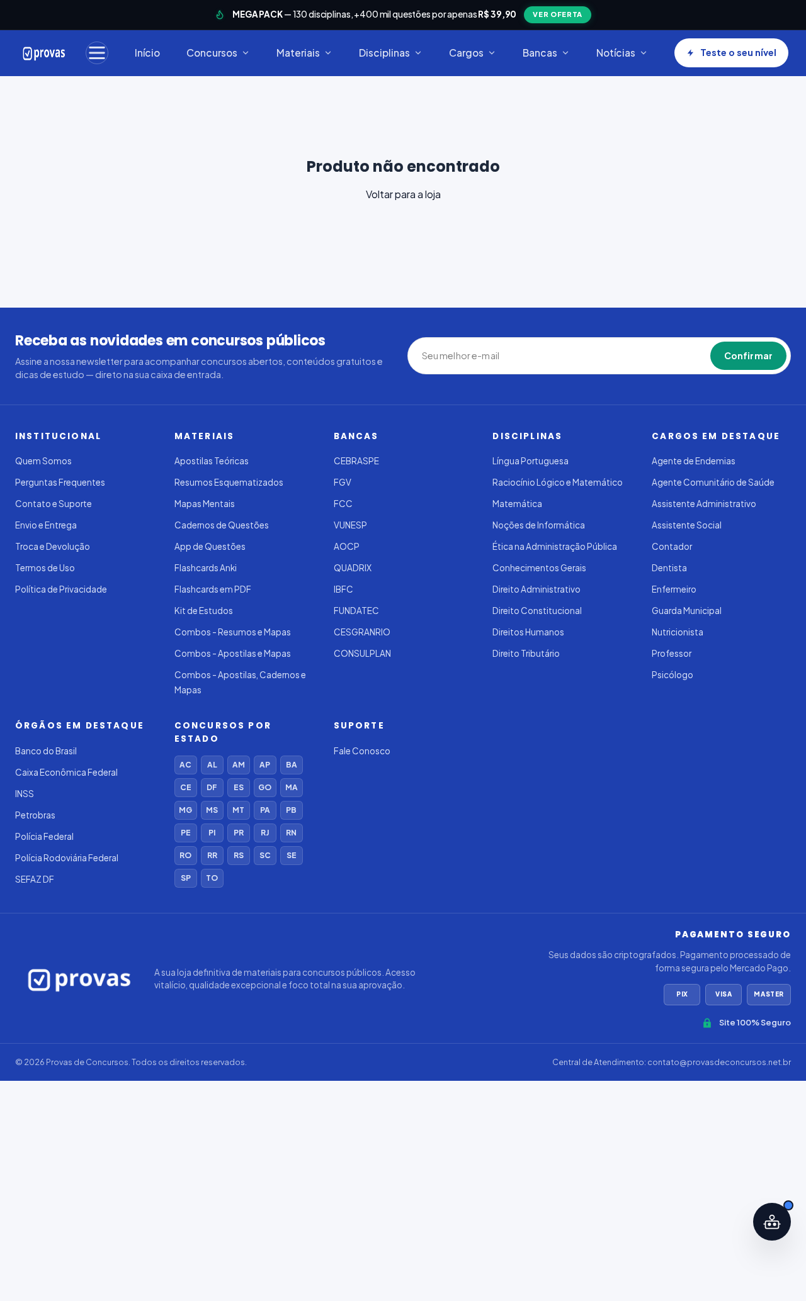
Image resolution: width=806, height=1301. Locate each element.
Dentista (669, 567)
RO (185, 855)
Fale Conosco (362, 750)
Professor (671, 653)
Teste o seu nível (738, 52)
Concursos (211, 53)
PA (265, 810)
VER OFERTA (557, 14)
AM (238, 764)
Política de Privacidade (61, 589)
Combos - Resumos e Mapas (232, 632)
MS (212, 810)
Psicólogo (672, 674)
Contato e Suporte (53, 503)
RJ (265, 832)
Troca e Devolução (52, 546)
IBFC (343, 589)
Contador (672, 546)
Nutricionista (677, 632)
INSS (24, 793)
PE (186, 832)
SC (265, 855)
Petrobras (35, 815)
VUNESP (350, 525)
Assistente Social (687, 525)
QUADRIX (353, 567)
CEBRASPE (356, 460)
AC (185, 764)
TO (212, 878)
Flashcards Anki (205, 567)
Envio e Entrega (46, 525)
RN (291, 832)
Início (147, 53)
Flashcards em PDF (212, 589)
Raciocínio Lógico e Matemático (557, 482)
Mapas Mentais (204, 503)
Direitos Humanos (528, 632)
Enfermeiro (674, 589)
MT (238, 810)
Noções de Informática (538, 525)
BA (291, 764)
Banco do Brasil (46, 750)
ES (239, 787)
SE (292, 855)
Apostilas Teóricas (211, 460)
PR (239, 832)
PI (211, 832)
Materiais (298, 53)
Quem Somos (43, 460)
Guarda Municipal (687, 610)
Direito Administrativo (536, 589)
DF (212, 787)
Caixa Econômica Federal (66, 772)
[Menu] (97, 53)
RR (212, 855)
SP (186, 878)
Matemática (517, 503)
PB (291, 810)
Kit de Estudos (203, 610)
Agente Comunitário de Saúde (713, 482)
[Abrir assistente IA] (772, 1222)
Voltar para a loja (403, 194)
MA (291, 787)
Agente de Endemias (693, 460)
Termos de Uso (45, 567)
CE (185, 787)
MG (185, 810)
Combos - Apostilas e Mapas (232, 653)
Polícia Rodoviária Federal (66, 857)
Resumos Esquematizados (228, 482)
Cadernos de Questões (221, 525)
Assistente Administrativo (704, 503)
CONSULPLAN (362, 653)
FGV (342, 482)
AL (212, 764)
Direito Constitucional (537, 610)
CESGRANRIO (362, 632)
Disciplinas (384, 53)
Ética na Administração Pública (554, 546)
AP (264, 764)
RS (239, 855)
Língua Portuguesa (530, 460)
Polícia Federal (44, 836)
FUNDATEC (356, 610)
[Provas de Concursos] (44, 53)
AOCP (347, 546)
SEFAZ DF (34, 879)
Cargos (466, 53)
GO (264, 787)
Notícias (615, 53)
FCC (343, 503)
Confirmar (748, 355)
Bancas (540, 53)
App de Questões (210, 546)
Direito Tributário (526, 653)
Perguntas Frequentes (60, 482)
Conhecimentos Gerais (539, 567)
